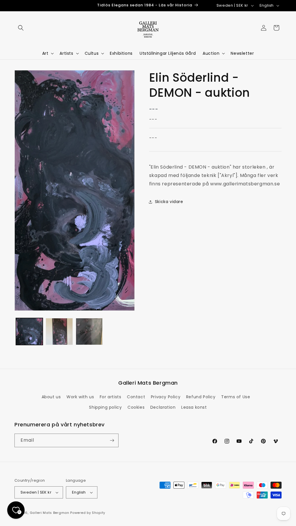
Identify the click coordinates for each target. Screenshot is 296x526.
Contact (136, 397)
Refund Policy (201, 397)
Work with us (80, 397)
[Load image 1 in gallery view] (29, 331)
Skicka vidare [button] (169, 201)
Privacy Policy (165, 397)
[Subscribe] (112, 440)
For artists (110, 397)
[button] (20, 27)
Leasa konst (194, 407)
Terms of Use (235, 397)
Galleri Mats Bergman (49, 512)
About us (51, 397)
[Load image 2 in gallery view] (59, 331)
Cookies (136, 407)
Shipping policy (105, 407)
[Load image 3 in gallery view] (89, 331)
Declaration (163, 407)
